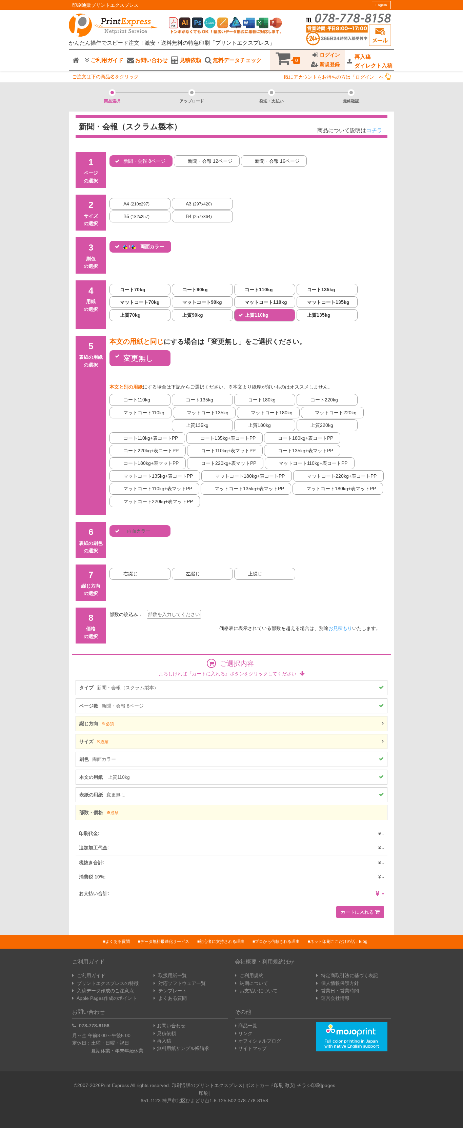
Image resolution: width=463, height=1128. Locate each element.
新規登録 (329, 64)
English (381, 5)
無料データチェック (237, 60)
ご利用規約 (250, 975)
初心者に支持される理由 (222, 941)
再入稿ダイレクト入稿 (373, 61)
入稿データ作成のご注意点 (105, 990)
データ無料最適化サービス (164, 941)
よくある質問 (117, 941)
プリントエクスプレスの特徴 (107, 983)
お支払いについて (258, 990)
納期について (253, 983)
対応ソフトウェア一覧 (181, 983)
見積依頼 (189, 60)
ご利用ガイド (106, 60)
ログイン (329, 55)
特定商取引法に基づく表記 (349, 975)
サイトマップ (252, 1048)
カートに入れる (358, 912)
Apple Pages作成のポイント (106, 998)
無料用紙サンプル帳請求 (183, 1048)
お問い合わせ (151, 60)
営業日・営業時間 (339, 990)
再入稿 (164, 1041)
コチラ (374, 130)
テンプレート (172, 990)
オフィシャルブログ (259, 1041)
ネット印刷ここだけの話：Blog (338, 941)
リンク (245, 1033)
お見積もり (340, 628)
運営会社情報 (334, 998)
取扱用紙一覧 (172, 975)
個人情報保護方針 (339, 983)
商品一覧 (247, 1025)
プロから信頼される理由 (277, 941)
